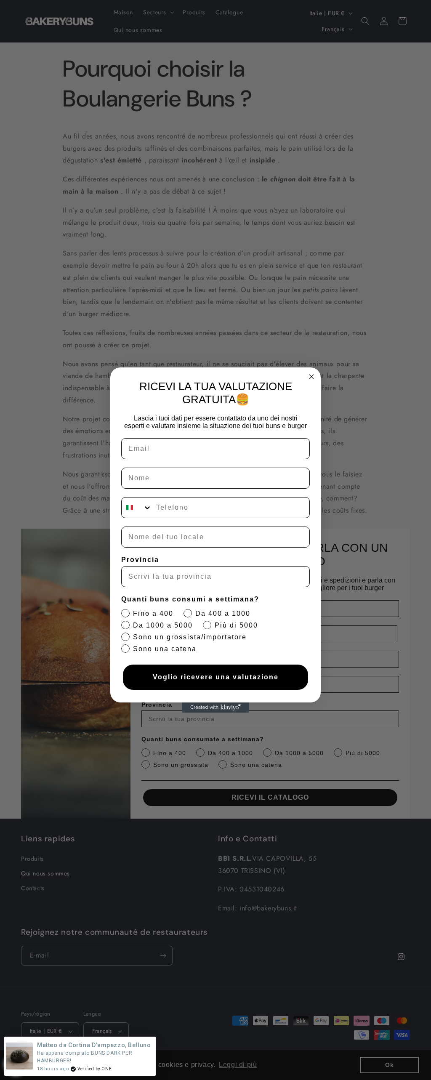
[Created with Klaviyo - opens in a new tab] (215, 707)
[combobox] (137, 507)
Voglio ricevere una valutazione (216, 677)
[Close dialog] (311, 377)
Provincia (140, 559)
